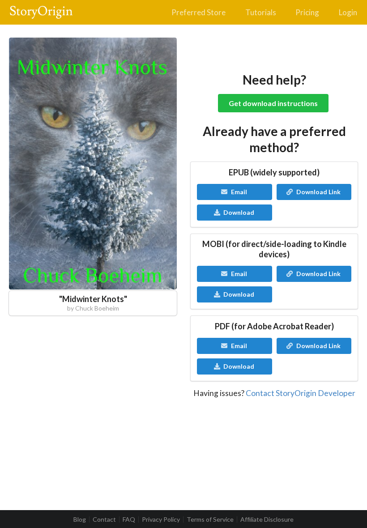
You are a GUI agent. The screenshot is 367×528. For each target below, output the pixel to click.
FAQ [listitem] (129, 519)
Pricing (307, 12)
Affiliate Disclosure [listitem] (267, 519)
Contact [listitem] (104, 519)
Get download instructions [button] (273, 103)
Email (239, 192)
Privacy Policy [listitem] (161, 519)
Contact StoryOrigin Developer (300, 393)
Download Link (318, 192)
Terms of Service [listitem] (210, 519)
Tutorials (260, 12)
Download (238, 212)
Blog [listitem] (79, 519)
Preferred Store (198, 12)
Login (348, 12)
